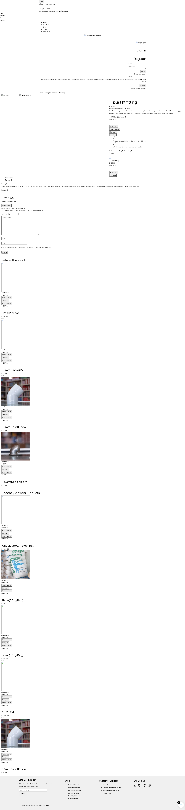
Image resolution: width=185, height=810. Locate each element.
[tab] (94, 178)
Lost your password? (139, 69)
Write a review (6, 205)
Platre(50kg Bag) (12, 600)
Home (41, 93)
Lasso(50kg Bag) (12, 655)
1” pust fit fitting (114, 161)
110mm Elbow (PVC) (13, 370)
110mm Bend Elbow (13, 427)
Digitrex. (46, 805)
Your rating (4, 214)
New (132, 151)
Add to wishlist (114, 129)
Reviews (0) (8, 180)
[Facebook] (144, 785)
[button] (92, 6)
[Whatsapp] (149, 785)
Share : (111, 153)
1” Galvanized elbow (14, 481)
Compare (113, 132)
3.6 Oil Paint (8, 712)
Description (9, 178)
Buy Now (113, 135)
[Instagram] (139, 785)
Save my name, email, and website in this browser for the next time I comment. (27, 247)
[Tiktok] (135, 785)
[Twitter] (109, 156)
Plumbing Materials (49, 93)
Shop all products (62, 11)
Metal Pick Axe (10, 312)
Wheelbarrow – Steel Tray (17, 545)
